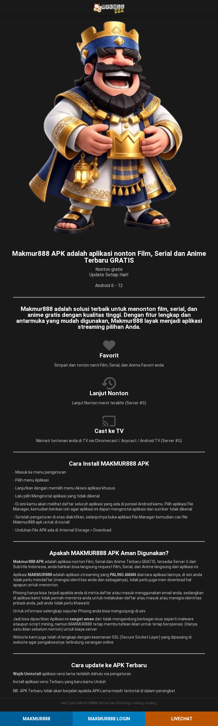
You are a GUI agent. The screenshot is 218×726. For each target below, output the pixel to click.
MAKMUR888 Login (109, 718)
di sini (140, 611)
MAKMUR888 (36, 718)
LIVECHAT (181, 718)
